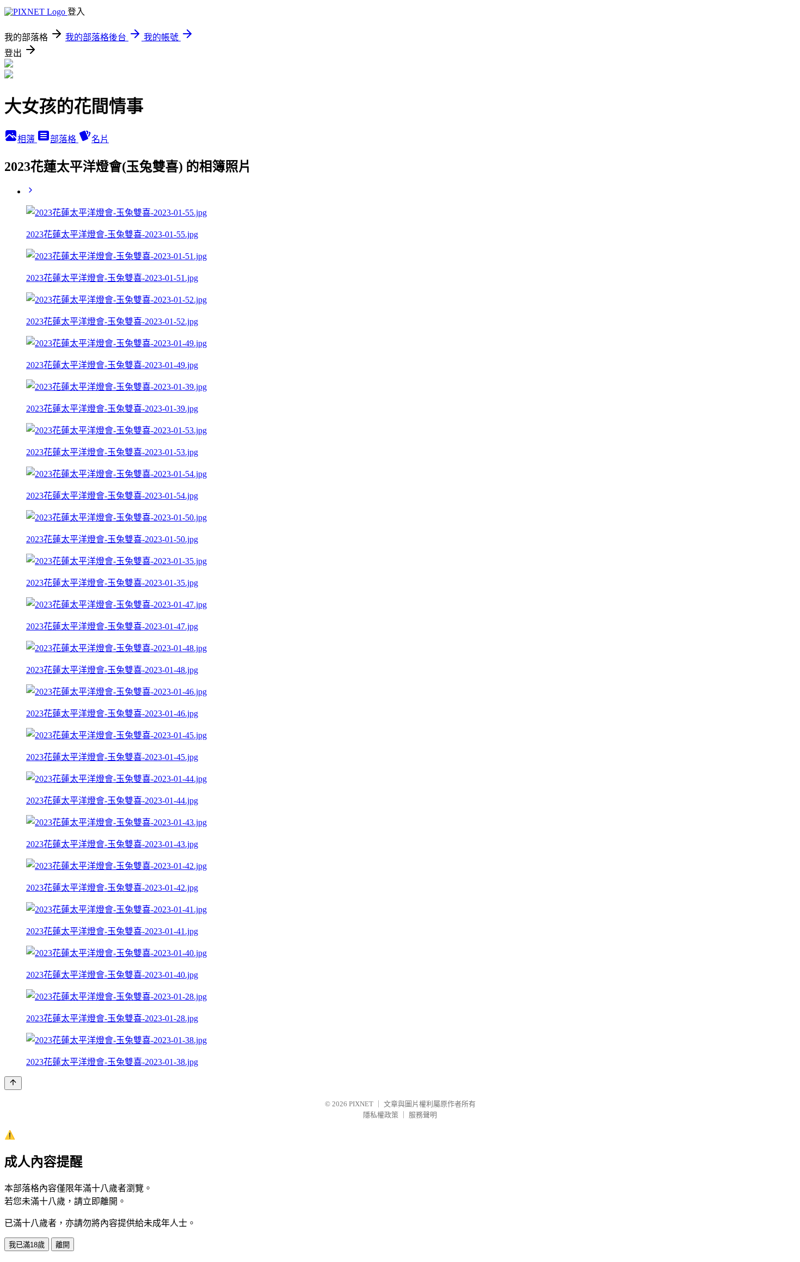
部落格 (64, 139)
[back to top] (13, 1083)
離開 (63, 1245)
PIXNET (361, 1104)
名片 (100, 139)
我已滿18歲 (27, 1245)
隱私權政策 (380, 1115)
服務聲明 (423, 1115)
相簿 (27, 139)
